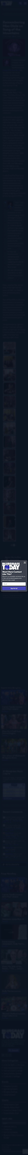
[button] (25, 563)
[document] (14, 577)
